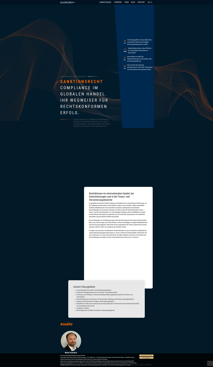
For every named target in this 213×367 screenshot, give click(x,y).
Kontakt (141, 2)
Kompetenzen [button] (105, 2)
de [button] (151, 2)
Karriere (118, 2)
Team (126, 2)
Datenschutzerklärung (146, 355)
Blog (133, 2)
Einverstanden (146, 357)
